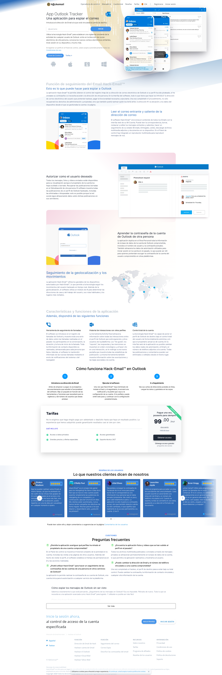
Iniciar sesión (167, 621)
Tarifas (68, 55)
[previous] (39, 498)
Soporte (160, 659)
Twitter (52, 645)
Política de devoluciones (166, 655)
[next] (182, 498)
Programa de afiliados (141, 651)
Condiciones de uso (164, 647)
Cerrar (148, 671)
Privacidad (161, 643)
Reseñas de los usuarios (142, 655)
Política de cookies (164, 651)
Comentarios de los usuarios (116, 524)
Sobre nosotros (139, 643)
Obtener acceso (165, 437)
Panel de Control (54, 55)
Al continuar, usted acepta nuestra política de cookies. (127, 671)
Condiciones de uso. (54, 50)
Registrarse (149, 621)
